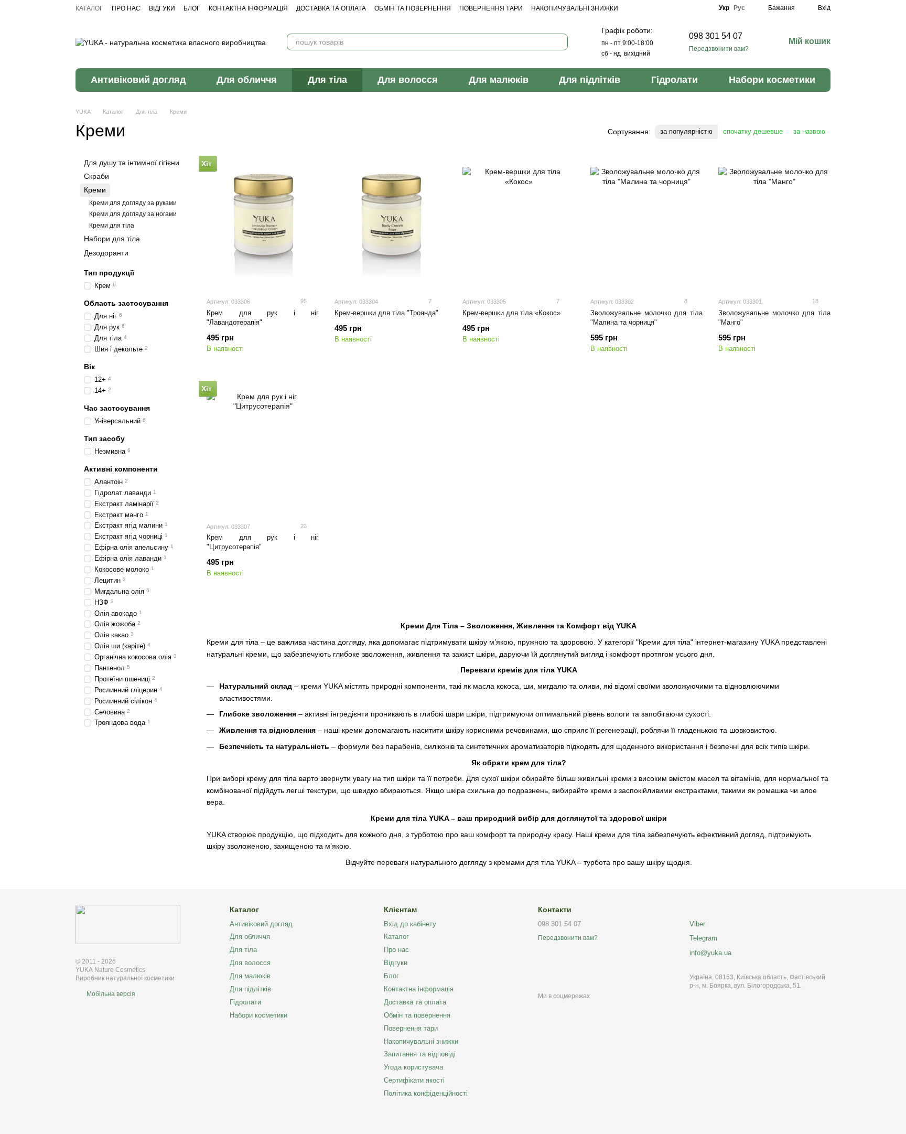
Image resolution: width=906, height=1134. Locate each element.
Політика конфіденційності (426, 1093)
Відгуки (162, 8)
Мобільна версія (110, 994)
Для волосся (408, 79)
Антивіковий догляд (138, 79)
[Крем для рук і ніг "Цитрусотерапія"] (263, 447)
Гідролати (674, 79)
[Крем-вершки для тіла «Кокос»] (518, 222)
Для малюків (498, 79)
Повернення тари (491, 8)
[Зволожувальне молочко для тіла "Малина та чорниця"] (646, 222)
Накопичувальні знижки (574, 8)
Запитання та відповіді (420, 1054)
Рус (739, 8)
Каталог (89, 8)
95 (303, 301)
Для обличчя (247, 79)
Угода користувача (413, 1067)
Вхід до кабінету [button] (410, 924)
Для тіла (327, 79)
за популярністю (686, 131)
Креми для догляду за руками (133, 203)
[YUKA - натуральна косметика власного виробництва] (128, 924)
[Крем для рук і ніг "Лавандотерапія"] (263, 222)
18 (814, 301)
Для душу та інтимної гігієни (131, 162)
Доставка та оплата (331, 8)
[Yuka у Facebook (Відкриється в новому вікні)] (673, 8)
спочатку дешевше (753, 131)
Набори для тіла (112, 239)
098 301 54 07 (715, 35)
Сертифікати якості (414, 1080)
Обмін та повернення (412, 8)
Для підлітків (589, 79)
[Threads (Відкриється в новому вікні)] (703, 8)
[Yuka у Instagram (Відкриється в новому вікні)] (688, 8)
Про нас (126, 8)
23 (303, 526)
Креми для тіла (111, 225)
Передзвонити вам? (719, 48)
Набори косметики (772, 79)
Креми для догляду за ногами (133, 214)
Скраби (96, 177)
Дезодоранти (106, 253)
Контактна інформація (248, 8)
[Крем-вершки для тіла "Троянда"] (391, 222)
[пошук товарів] (559, 42)
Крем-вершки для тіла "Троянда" (386, 313)
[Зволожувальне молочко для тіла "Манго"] (774, 222)
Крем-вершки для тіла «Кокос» (511, 313)
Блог (192, 8)
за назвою (809, 131)
